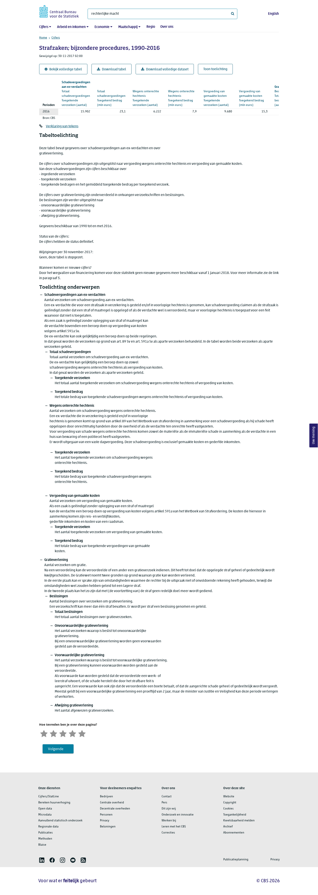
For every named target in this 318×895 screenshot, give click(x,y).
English (273, 14)
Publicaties (45, 832)
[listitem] (41, 860)
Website (228, 796)
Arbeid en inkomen (71, 27)
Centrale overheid (112, 802)
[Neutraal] (63, 733)
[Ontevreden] (53, 733)
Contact (167, 796)
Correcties (168, 832)
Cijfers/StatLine (48, 796)
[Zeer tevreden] (82, 733)
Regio (150, 27)
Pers (164, 802)
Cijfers (43, 27)
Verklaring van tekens (62, 126)
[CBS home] (59, 11)
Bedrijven (106, 796)
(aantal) (76, 93)
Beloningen (108, 826)
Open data (45, 808)
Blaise (42, 844)
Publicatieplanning (235, 859)
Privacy (104, 820)
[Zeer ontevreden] (44, 733)
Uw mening (313, 435)
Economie (102, 27)
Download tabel (114, 69)
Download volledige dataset (167, 69)
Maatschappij (128, 27)
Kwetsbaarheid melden (239, 820)
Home (43, 37)
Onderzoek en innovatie (178, 814)
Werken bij (169, 820)
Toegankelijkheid (234, 814)
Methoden (45, 838)
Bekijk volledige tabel (65, 69)
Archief (228, 826)
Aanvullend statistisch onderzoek (60, 820)
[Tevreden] (72, 733)
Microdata (44, 814)
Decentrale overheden (115, 808)
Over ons (166, 27)
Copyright (229, 802)
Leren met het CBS (174, 826)
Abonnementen (233, 832)
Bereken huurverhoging (54, 802)
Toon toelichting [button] (215, 69)
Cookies (228, 808)
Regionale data (48, 826)
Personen (106, 814)
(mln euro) (111, 93)
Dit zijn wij (169, 808)
